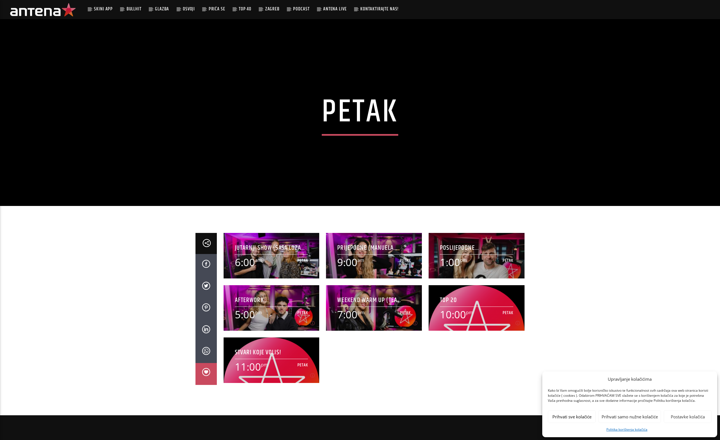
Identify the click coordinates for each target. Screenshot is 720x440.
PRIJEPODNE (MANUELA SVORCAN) (365, 248)
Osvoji (189, 9)
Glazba (162, 9)
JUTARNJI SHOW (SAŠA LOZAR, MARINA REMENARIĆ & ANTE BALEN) (270, 248)
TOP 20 (448, 300)
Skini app (103, 9)
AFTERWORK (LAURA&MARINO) (256, 300)
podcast (301, 9)
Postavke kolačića (688, 416)
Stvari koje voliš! (258, 352)
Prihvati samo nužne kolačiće (630, 416)
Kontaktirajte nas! (379, 9)
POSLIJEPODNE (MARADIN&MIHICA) (464, 248)
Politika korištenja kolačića (626, 429)
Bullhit (134, 9)
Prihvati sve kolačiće (571, 416)
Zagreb (272, 9)
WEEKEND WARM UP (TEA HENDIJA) (367, 300)
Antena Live (334, 9)
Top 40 (245, 9)
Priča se (217, 9)
